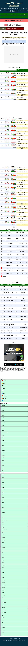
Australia (3, 407)
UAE (2, 622)
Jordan (3, 562)
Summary (2, 28)
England (4, 380)
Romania (3, 450)
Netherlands (5, 395)
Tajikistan (3, 615)
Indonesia (3, 547)
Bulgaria (3, 415)
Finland (3, 425)
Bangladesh (4, 489)
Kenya (3, 567)
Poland (3, 447)
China (3, 507)
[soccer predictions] (14, 360)
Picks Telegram (23, 14)
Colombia (3, 509)
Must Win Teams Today (12, 640)
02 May (2, 133)
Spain (4, 383)
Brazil (2, 499)
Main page (5, 14)
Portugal (4, 398)
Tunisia (3, 620)
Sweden (3, 460)
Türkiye (3, 465)
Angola (3, 479)
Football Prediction (21, 640)
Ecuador (3, 522)
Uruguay (3, 625)
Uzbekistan (3, 627)
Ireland (3, 435)
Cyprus (3, 517)
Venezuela (3, 630)
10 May (2, 73)
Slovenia (3, 457)
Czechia (3, 420)
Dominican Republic (5, 519)
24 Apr (2, 210)
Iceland (3, 542)
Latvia (3, 572)
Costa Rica (3, 512)
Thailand (3, 617)
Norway (3, 445)
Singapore (3, 607)
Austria (3, 410)
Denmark (3, 422)
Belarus (3, 492)
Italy (4, 388)
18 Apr (2, 218)
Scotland (4, 400)
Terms (11, 638)
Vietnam (3, 632)
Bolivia (3, 494)
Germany (5, 385)
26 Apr (2, 182)
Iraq (2, 552)
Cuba (2, 514)
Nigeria (3, 592)
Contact (19, 638)
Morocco (3, 587)
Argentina (3, 405)
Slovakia (3, 455)
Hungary (3, 430)
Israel (2, 437)
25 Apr (2, 198)
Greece (3, 427)
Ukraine (3, 467)
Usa (2, 470)
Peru (2, 597)
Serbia (3, 605)
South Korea (4, 612)
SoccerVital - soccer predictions (14, 4)
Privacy (15, 638)
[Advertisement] (14, 54)
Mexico (3, 440)
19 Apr (2, 214)
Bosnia (3, 497)
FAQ (8, 638)
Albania (3, 474)
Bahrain (3, 487)
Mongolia (3, 582)
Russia (3, 452)
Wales (3, 635)
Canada (3, 502)
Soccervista (5, 640)
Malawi (3, 577)
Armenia (3, 482)
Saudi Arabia (4, 602)
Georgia (3, 532)
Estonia (3, 527)
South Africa (4, 610)
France (4, 390)
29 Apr (2, 171)
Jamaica (3, 557)
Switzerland (3, 462)
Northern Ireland (4, 442)
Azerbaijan (3, 484)
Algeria (3, 477)
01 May (2, 167)
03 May (2, 122)
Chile (2, 504)
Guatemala (3, 537)
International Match (5, 432)
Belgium (3, 412)
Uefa (4, 393)
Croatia (3, 417)
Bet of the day (14, 14)
